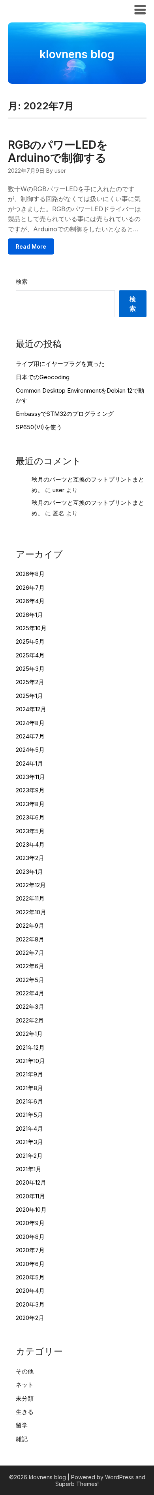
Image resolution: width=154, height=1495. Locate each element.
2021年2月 (29, 1155)
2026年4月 (30, 601)
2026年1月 (29, 614)
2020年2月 (30, 1318)
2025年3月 (30, 668)
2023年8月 (30, 804)
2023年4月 (30, 844)
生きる (25, 1412)
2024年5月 (30, 749)
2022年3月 (30, 1006)
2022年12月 (31, 885)
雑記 (22, 1439)
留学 (22, 1425)
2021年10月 (30, 1061)
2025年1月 (29, 696)
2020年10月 (31, 1209)
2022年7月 (30, 952)
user (58, 490)
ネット (25, 1384)
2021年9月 (29, 1074)
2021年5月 (29, 1114)
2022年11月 (30, 898)
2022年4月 (30, 993)
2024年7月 (30, 736)
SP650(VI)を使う (39, 427)
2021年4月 (29, 1128)
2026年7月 (30, 587)
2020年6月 (30, 1264)
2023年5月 (30, 831)
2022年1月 (29, 1033)
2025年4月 (30, 655)
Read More (31, 246)
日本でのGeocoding (42, 377)
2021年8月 (29, 1088)
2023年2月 (30, 858)
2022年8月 (30, 939)
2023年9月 (30, 790)
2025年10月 (31, 628)
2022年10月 (31, 912)
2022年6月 (30, 966)
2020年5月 (30, 1277)
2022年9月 (30, 925)
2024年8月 (30, 723)
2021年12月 (30, 1047)
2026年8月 (30, 574)
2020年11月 (30, 1196)
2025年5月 (30, 641)
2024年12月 (31, 709)
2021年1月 (28, 1169)
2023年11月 (30, 777)
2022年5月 (30, 980)
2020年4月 (30, 1290)
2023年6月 (30, 817)
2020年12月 (31, 1182)
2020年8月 (30, 1236)
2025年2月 (30, 682)
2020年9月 (30, 1223)
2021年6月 (29, 1101)
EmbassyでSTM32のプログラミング (65, 413)
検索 (22, 281)
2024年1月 (29, 763)
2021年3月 (29, 1142)
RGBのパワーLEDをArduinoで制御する (58, 151)
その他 (25, 1371)
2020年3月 (30, 1304)
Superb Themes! (77, 1483)
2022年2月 (30, 1020)
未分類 (25, 1398)
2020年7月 (30, 1250)
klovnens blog (37, 9)
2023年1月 (29, 871)
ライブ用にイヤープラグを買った (60, 363)
